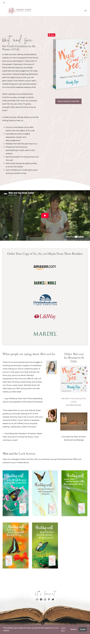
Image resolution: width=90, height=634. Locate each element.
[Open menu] (85, 10)
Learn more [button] (63, 629)
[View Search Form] (4, 2)
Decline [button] (73, 629)
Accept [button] (82, 629)
